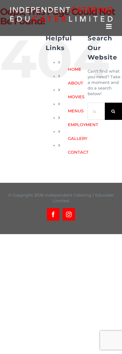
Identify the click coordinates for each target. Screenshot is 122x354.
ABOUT (75, 82)
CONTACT (78, 152)
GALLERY (77, 138)
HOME (74, 69)
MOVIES (76, 96)
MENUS (76, 110)
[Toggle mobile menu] (109, 26)
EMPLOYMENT (83, 124)
